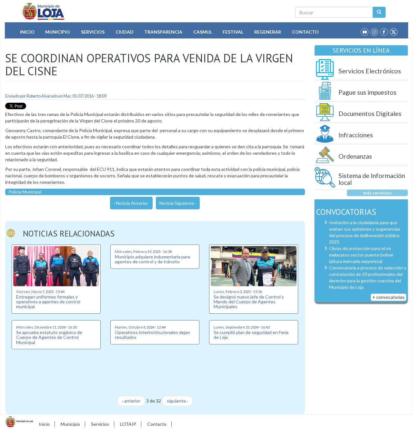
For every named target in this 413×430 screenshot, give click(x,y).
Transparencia (163, 32)
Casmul (202, 32)
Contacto (305, 32)
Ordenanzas (355, 156)
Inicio (27, 32)
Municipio (57, 32)
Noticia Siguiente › (177, 203)
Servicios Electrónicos (369, 71)
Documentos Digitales (369, 113)
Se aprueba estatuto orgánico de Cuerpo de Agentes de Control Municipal (49, 337)
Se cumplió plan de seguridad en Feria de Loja (251, 335)
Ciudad (125, 32)
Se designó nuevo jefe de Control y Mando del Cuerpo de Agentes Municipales (249, 301)
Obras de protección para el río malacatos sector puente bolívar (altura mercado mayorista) (361, 255)
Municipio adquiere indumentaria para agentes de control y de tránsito (152, 259)
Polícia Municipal (24, 191)
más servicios (377, 192)
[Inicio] (44, 11)
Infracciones (355, 135)
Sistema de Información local (371, 179)
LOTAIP (128, 424)
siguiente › (177, 401)
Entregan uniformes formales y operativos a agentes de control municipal (48, 301)
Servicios (93, 32)
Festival (233, 32)
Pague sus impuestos (367, 92)
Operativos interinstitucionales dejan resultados (152, 335)
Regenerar (267, 32)
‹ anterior (131, 401)
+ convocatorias (388, 297)
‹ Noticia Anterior (131, 203)
